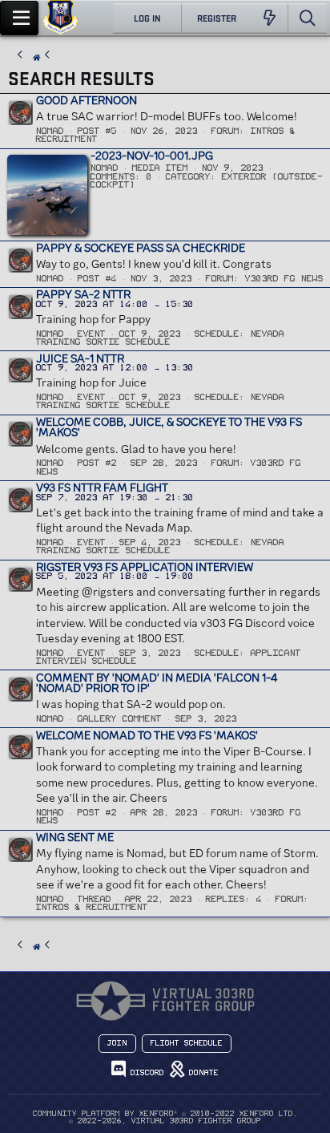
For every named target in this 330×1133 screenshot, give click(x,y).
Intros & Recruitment (92, 907)
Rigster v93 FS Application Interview (144, 567)
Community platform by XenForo (165, 1114)
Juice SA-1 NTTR (80, 358)
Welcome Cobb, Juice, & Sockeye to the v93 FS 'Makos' (169, 427)
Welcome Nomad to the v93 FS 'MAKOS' (147, 735)
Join (117, 1043)
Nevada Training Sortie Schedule (160, 338)
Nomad (50, 131)
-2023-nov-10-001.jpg (152, 156)
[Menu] (19, 18)
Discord (145, 1073)
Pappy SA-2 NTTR (83, 294)
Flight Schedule (187, 1043)
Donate (201, 1073)
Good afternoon (86, 100)
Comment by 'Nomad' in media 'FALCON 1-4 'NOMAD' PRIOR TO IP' (156, 683)
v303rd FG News (284, 278)
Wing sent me (75, 837)
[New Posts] (269, 18)
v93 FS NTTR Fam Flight (102, 488)
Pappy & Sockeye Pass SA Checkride (140, 248)
